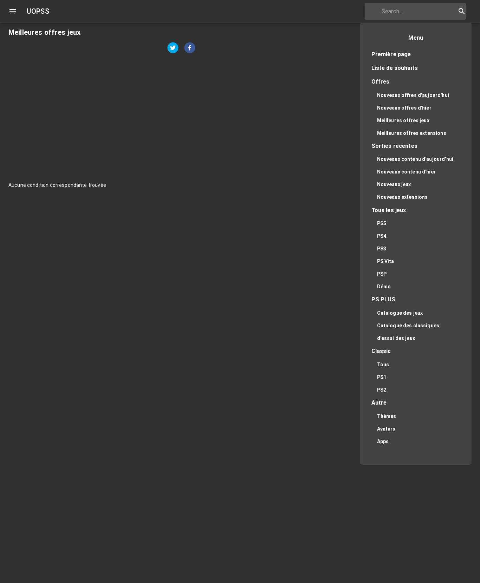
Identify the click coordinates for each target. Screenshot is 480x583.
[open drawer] (12, 11)
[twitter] (173, 48)
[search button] (461, 11)
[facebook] (189, 48)
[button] (416, 54)
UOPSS (38, 11)
